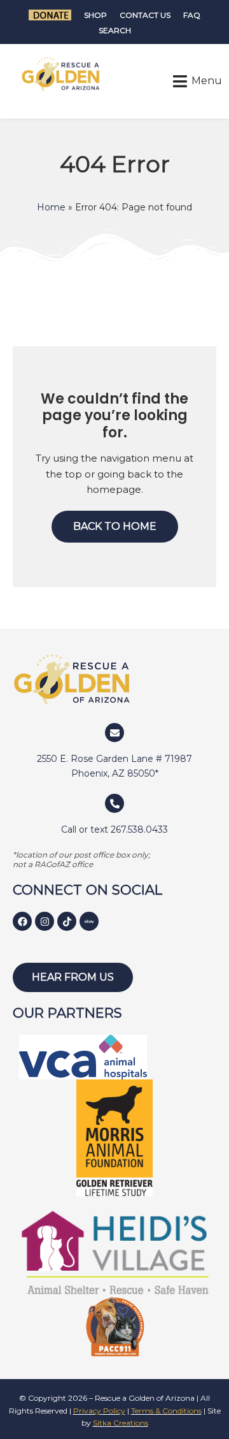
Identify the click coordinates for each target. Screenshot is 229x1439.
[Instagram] (44, 921)
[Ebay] (89, 921)
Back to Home (114, 526)
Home (51, 207)
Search (115, 30)
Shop (95, 15)
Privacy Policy (99, 1410)
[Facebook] (22, 921)
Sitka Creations (120, 1423)
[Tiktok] (66, 921)
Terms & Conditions (166, 1410)
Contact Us (145, 15)
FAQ (191, 15)
